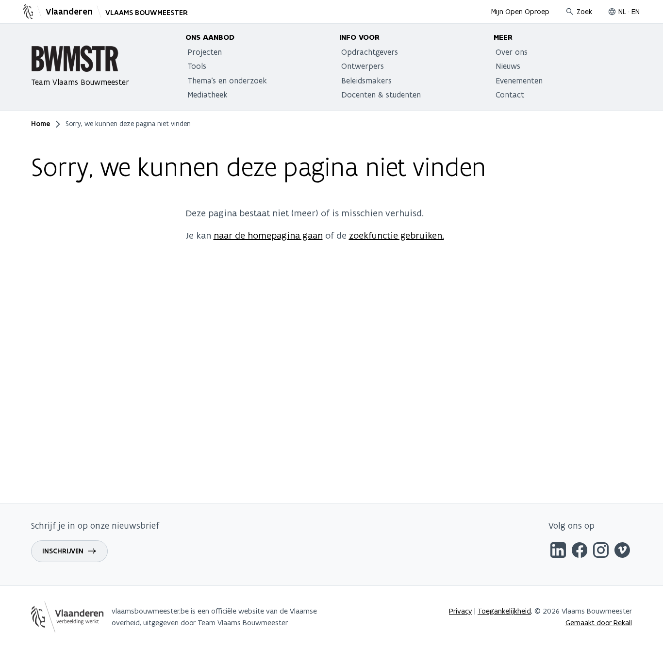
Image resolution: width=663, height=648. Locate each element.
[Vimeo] (622, 551)
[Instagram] (601, 551)
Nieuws (508, 66)
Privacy (460, 611)
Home (40, 123)
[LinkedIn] (558, 551)
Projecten (204, 52)
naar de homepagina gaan (268, 235)
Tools (196, 66)
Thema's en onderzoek (227, 80)
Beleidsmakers (366, 80)
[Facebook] (579, 551)
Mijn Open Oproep (520, 11)
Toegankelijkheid (504, 611)
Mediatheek (207, 94)
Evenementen (519, 80)
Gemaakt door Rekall (598, 622)
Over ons (512, 52)
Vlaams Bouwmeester (146, 12)
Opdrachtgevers (369, 52)
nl (622, 11)
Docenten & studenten (381, 94)
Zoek (584, 11)
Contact (510, 94)
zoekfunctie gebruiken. (396, 235)
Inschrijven (62, 551)
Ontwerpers (362, 66)
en (635, 11)
